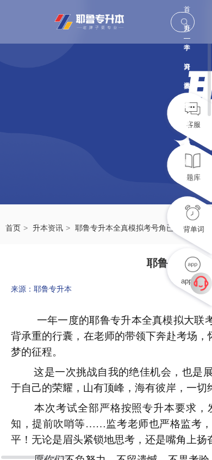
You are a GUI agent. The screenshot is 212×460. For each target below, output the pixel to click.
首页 (187, 12)
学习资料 (187, 51)
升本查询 (187, 127)
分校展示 (187, 108)
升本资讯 (48, 227)
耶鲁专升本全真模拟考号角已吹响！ (136, 227)
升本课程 (187, 70)
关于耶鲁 (187, 89)
